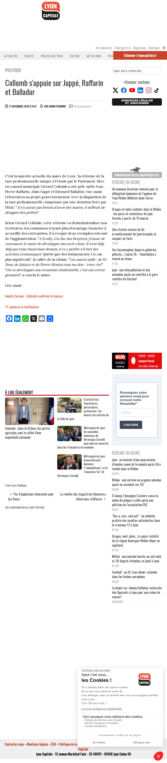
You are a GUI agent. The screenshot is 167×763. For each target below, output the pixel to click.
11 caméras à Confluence (22, 306)
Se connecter (104, 47)
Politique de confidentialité (76, 744)
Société (29, 56)
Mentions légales (37, 744)
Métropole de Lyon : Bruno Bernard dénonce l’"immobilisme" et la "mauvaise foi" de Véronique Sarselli (82, 466)
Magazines (139, 47)
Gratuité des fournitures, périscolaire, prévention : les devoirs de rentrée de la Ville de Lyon (83, 409)
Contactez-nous (14, 744)
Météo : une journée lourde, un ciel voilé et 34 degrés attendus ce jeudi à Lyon (136, 558)
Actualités (11, 56)
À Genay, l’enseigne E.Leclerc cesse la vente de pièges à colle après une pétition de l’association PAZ (135, 500)
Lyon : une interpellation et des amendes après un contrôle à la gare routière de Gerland (135, 274)
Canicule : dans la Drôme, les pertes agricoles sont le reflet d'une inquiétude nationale (27, 433)
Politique (22, 485)
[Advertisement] (57, 142)
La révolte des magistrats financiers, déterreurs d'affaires (83, 496)
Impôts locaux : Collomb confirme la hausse (34, 296)
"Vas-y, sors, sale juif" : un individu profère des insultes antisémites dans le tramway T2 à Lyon (136, 520)
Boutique (153, 47)
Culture (75, 56)
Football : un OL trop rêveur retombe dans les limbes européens (134, 574)
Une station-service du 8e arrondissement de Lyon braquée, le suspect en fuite (134, 234)
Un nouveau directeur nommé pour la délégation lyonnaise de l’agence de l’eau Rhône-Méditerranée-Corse (135, 193)
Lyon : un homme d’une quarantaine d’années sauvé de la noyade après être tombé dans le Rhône (136, 464)
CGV (53, 744)
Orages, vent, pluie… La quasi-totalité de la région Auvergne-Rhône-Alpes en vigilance (136, 540)
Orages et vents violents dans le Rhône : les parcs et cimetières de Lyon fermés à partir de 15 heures (136, 213)
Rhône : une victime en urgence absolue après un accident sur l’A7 (136, 482)
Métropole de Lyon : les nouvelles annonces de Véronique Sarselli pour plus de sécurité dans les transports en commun (82, 437)
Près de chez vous (52, 56)
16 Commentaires (83, 106)
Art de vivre (94, 56)
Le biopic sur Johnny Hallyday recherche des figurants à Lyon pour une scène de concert (137, 592)
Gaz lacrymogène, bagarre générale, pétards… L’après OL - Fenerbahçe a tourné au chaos (134, 254)
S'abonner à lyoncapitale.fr (140, 55)
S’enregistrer (122, 47)
